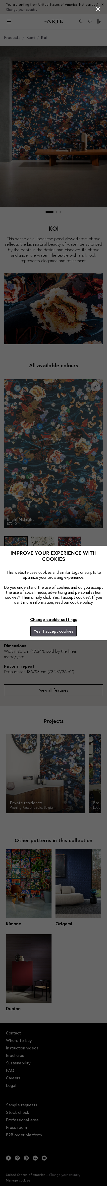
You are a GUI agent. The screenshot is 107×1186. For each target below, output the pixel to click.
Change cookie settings (53, 619)
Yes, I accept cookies (54, 631)
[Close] (98, 9)
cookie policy (81, 602)
